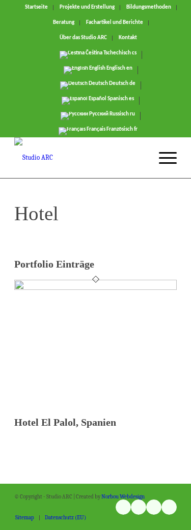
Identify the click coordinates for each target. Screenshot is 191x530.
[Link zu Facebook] (153, 507)
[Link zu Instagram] (123, 507)
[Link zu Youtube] (138, 507)
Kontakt (128, 38)
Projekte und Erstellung (87, 7)
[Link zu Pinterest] (169, 507)
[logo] (79, 157)
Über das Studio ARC (83, 38)
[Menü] (163, 157)
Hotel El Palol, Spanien (65, 422)
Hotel (36, 213)
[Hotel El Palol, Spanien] (95, 287)
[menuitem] (36, 7)
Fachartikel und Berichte (114, 22)
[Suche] (139, 157)
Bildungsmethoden (148, 7)
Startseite (36, 7)
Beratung (63, 22)
